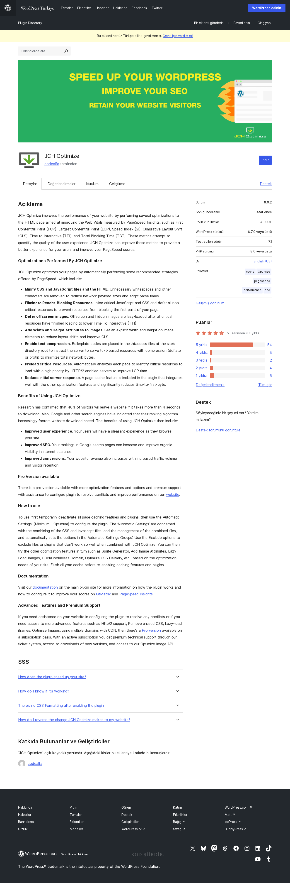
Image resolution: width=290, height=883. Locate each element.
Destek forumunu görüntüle (218, 430)
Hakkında (25, 807)
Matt (230, 815)
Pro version (151, 630)
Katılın (177, 807)
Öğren (126, 807)
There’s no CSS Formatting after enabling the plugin (61, 705)
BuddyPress (236, 829)
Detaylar (30, 183)
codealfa (51, 163)
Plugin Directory (30, 23)
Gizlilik (23, 829)
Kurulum (92, 183)
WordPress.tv (133, 829)
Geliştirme (117, 183)
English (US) (263, 261)
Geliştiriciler (130, 822)
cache (250, 271)
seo (267, 290)
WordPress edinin (266, 8)
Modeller (76, 829)
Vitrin (73, 807)
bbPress (233, 822)
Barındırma (26, 822)
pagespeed (262, 281)
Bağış (179, 822)
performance (252, 290)
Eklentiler (77, 822)
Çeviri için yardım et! (178, 36)
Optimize (264, 271)
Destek (266, 183)
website (172, 494)
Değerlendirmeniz (210, 384)
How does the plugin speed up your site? (52, 677)
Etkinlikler (180, 815)
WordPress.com (238, 807)
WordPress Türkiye (74, 854)
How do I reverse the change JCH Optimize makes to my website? (74, 720)
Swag (179, 829)
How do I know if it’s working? (43, 691)
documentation (45, 587)
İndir (265, 160)
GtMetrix (103, 594)
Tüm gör (265, 384)
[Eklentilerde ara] (66, 51)
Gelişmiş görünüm (210, 303)
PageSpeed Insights (136, 594)
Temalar (76, 815)
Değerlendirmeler (61, 183)
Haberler (24, 815)
